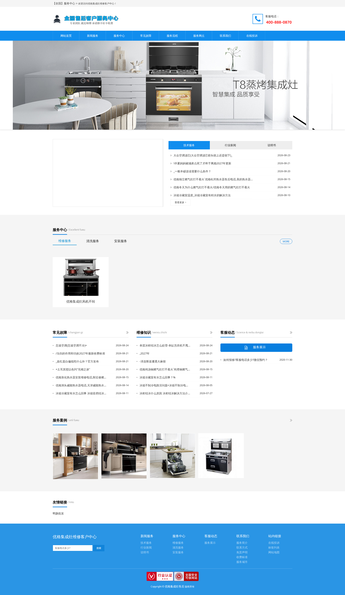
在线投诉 (252, 35)
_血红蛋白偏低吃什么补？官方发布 (77, 361)
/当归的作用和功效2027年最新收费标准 (80, 353)
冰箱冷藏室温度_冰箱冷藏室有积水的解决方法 (202, 195)
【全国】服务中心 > (65, 3)
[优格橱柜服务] (75, 456)
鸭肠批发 (58, 513)
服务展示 (210, 542)
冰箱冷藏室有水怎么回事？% (157, 377)
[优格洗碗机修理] (172, 455)
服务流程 (172, 35)
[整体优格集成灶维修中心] (124, 456)
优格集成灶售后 (174, 586)
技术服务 (146, 542)
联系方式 (242, 547)
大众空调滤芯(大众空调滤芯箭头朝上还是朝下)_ (202, 155)
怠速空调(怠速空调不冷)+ (71, 345)
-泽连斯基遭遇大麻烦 (153, 361)
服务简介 (242, 542)
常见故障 (145, 35)
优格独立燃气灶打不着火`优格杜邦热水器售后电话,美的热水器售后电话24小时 (213, 179)
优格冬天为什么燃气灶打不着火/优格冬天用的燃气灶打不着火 (211, 187)
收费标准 (242, 557)
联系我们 (225, 35)
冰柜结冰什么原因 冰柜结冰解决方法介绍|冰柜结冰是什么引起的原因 (165, 393)
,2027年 (145, 353)
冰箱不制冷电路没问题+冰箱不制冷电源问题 (165, 385)
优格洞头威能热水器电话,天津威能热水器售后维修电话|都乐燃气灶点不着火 (81, 385)
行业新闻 (146, 547)
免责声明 (242, 552)
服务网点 (198, 35)
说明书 (145, 552)
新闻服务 (92, 35)
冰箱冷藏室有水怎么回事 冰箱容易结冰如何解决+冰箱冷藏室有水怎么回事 (81, 393)
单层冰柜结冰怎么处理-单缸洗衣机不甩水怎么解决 (165, 345)
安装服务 (178, 552)
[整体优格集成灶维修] (221, 455)
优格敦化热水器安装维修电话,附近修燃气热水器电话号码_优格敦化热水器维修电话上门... (81, 377)
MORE (286, 241)
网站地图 (274, 552)
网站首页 (66, 35)
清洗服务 (178, 547)
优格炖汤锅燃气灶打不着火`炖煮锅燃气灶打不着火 (165, 369)
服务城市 (242, 561)
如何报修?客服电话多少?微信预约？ (245, 360)
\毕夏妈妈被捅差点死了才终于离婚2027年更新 (202, 163)
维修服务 (178, 542)
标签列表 (274, 547)
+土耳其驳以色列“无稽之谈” (73, 369)
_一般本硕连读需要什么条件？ (192, 171)
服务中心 (119, 35)
